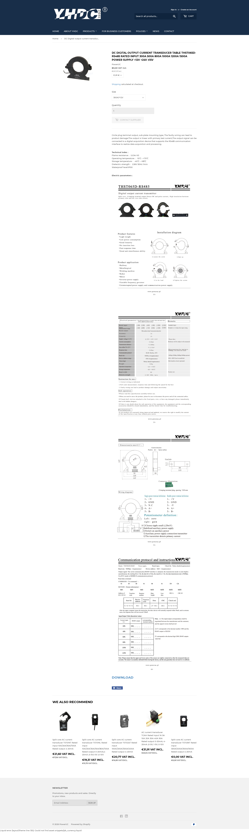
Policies (141, 31)
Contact (169, 31)
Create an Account (189, 10)
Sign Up (92, 803)
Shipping (116, 84)
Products (89, 31)
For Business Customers (116, 31)
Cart (191, 16)
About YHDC (71, 31)
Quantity (116, 105)
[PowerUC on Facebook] (121, 816)
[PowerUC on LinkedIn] (126, 817)
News (156, 31)
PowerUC (64, 824)
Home (55, 31)
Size (114, 92)
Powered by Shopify (80, 824)
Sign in (174, 10)
